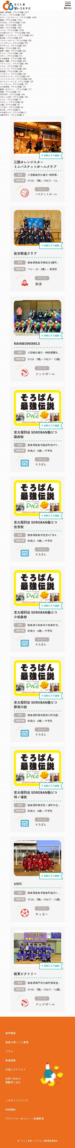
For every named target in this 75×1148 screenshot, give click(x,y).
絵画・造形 (4, 51)
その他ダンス (5, 112)
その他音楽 (4, 58)
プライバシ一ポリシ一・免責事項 (24, 1118)
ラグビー (3, 102)
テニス (2, 53)
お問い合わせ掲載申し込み (13, 1080)
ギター (2, 56)
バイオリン (4, 74)
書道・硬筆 (4, 61)
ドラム (2, 66)
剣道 (2, 20)
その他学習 (4, 86)
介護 (2, 104)
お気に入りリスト (15, 1069)
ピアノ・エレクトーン (9, 17)
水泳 (2, 25)
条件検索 (10, 1033)
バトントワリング (7, 79)
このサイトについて (16, 1100)
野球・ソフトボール (8, 35)
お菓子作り (4, 115)
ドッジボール (5, 43)
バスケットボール (7, 40)
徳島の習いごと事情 (16, 1042)
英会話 (2, 38)
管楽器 (2, 71)
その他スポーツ (6, 33)
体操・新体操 (5, 12)
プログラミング (6, 76)
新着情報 (10, 1060)
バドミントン (5, 63)
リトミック (4, 68)
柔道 (2, 48)
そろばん (3, 22)
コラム (9, 1051)
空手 (2, 27)
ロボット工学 (5, 97)
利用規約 (10, 1109)
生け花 (2, 110)
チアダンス (4, 45)
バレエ (2, 30)
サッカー (3, 15)
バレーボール (5, 84)
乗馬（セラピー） (7, 89)
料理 (2, 92)
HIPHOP (4, 94)
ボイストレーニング (8, 81)
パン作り (3, 107)
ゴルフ (2, 99)
